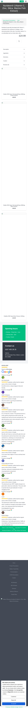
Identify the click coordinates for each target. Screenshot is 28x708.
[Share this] (14, 41)
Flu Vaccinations (14, 571)
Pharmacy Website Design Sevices (14, 707)
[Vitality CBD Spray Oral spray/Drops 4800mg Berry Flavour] (14, 103)
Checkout (14, 588)
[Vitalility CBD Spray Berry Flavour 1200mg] (14, 213)
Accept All (13, 703)
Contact (14, 577)
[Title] (2, 1)
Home (14, 562)
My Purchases (14, 585)
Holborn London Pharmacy (7, 527)
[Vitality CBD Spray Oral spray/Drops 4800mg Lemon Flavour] (14, 68)
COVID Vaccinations (14, 574)
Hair (18, 20)
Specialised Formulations (9, 20)
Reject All (13, 700)
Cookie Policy (14, 594)
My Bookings (14, 582)
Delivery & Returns (14, 591)
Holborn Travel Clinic (14, 568)
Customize (13, 696)
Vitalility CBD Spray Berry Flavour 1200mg (14, 316)
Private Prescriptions (14, 565)
